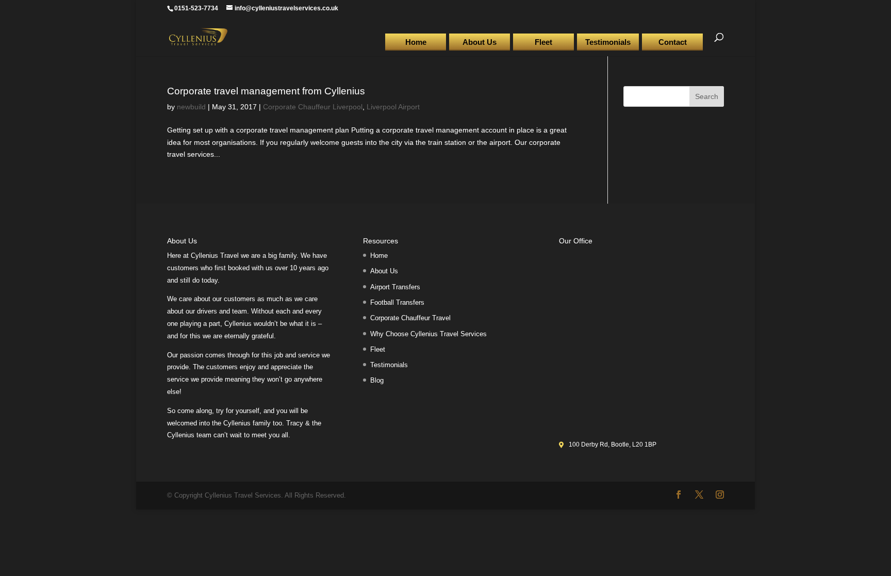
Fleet (543, 42)
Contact (672, 42)
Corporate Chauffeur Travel (410, 318)
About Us (480, 42)
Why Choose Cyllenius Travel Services (428, 334)
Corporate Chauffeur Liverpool (312, 107)
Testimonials (608, 42)
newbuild (191, 107)
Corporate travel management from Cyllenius (266, 91)
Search (706, 96)
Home (415, 42)
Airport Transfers (395, 287)
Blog (377, 380)
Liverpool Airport (393, 107)
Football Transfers (397, 302)
